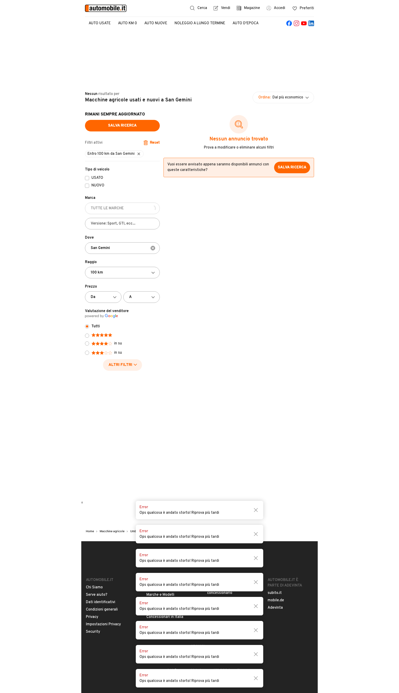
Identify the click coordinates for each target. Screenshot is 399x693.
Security (93, 631)
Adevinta (275, 607)
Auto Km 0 (127, 23)
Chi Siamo (94, 587)
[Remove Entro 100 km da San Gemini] (138, 154)
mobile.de (276, 600)
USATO (97, 178)
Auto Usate (100, 23)
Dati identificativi (100, 602)
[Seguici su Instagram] (296, 23)
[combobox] (122, 248)
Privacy (92, 617)
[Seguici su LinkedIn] (311, 23)
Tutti (95, 326)
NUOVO (97, 186)
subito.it (275, 593)
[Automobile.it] (106, 8)
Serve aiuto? (96, 595)
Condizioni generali (102, 609)
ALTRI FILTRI (120, 365)
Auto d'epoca (246, 23)
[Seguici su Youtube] (304, 23)
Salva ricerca (122, 125)
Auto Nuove (155, 23)
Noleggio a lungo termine (200, 23)
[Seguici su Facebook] (289, 23)
